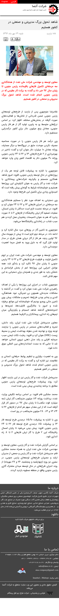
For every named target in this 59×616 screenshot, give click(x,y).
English (5, 1)
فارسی (13, 1)
